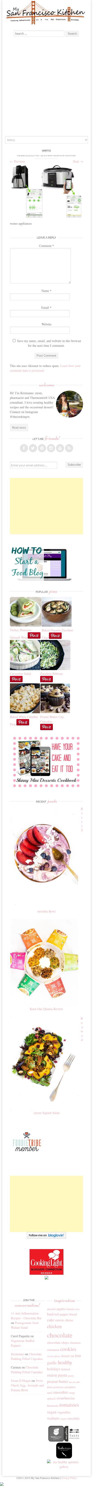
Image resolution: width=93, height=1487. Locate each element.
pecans (72, 1382)
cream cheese (53, 1356)
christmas (75, 1343)
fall (72, 1356)
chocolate (59, 1334)
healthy (65, 1362)
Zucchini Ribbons (51, 673)
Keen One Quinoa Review (46, 1009)
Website (46, 324)
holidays (53, 1368)
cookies (68, 1349)
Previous (17, 161)
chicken (54, 1326)
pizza (49, 1387)
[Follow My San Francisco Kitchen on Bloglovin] (46, 1237)
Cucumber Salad (20, 673)
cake (50, 1319)
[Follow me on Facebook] (24, 448)
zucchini (73, 1418)
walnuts (53, 1418)
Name (46, 290)
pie (78, 1382)
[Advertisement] (46, 87)
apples (61, 1308)
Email (46, 307)
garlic (52, 1362)
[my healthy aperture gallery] (64, 1467)
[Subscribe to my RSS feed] (69, 448)
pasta (62, 1375)
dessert (65, 1356)
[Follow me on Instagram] (51, 448)
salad (49, 1392)
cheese (69, 1320)
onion (52, 1375)
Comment (46, 246)
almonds (51, 1309)
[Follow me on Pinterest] (42, 448)
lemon (65, 1369)
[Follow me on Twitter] (33, 448)
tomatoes (69, 1404)
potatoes (58, 1387)
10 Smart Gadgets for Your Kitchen (61, 156)
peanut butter (57, 1381)
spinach (51, 1398)
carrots (59, 1320)
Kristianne (17, 1354)
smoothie (60, 1392)
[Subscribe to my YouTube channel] (60, 448)
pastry (71, 1375)
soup (72, 1393)
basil (50, 1314)
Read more (19, 427)
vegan (51, 1412)
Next (78, 161)
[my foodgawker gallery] (56, 1440)
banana (71, 1309)
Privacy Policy (69, 1478)
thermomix (52, 1405)
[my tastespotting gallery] (72, 1440)
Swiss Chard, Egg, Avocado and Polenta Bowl (27, 1385)
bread (73, 1314)
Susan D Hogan (21, 1380)
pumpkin (70, 1387)
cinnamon (53, 1350)
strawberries (65, 1398)
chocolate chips (58, 1342)
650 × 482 (39, 156)
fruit (78, 1355)
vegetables (63, 1412)
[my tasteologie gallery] (64, 1457)
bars (78, 1309)
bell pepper (61, 1314)
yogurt (63, 1418)
